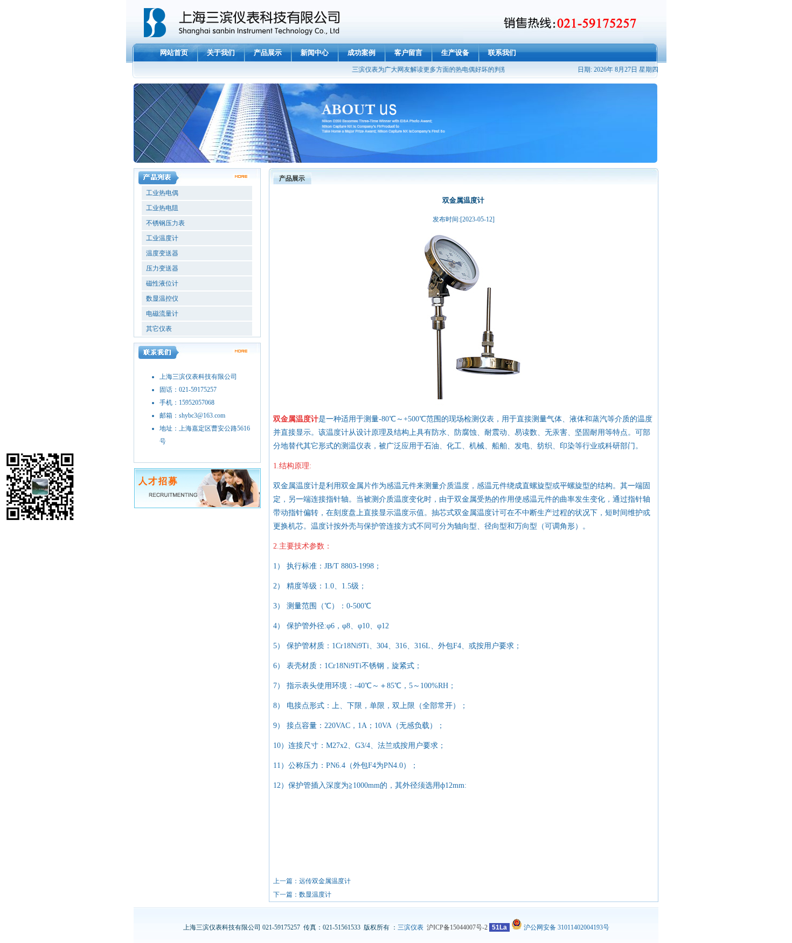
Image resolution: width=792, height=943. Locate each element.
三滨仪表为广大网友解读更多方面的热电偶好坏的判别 (423, 69)
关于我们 (221, 52)
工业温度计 (161, 238)
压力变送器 (161, 268)
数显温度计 (315, 894)
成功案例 (362, 52)
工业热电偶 (161, 193)
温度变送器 (161, 253)
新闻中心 (315, 52)
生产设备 (455, 52)
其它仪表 (158, 328)
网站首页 (174, 52)
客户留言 (408, 52)
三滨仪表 (410, 927)
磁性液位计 (161, 283)
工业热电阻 (161, 208)
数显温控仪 (161, 298)
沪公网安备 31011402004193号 (565, 927)
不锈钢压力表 (164, 223)
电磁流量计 (161, 313)
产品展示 (268, 52)
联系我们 (502, 52)
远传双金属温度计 (325, 881)
